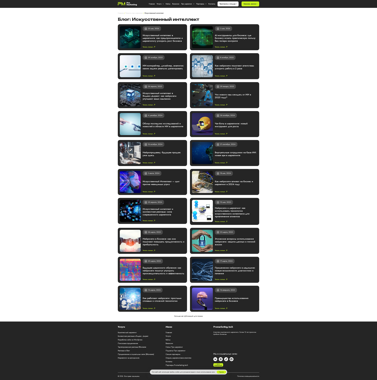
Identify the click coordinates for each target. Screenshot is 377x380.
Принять (221, 372)
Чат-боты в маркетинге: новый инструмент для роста (231, 125)
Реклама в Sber (124, 350)
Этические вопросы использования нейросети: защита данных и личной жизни (235, 241)
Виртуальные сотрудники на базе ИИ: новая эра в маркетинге (236, 154)
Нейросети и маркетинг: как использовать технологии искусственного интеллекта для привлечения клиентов (232, 212)
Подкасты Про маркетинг (175, 350)
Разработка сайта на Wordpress (130, 339)
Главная (152, 4)
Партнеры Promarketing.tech (177, 365)
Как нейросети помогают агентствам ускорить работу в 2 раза (234, 67)
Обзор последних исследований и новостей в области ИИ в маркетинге (163, 125)
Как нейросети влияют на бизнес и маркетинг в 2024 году (234, 183)
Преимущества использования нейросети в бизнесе (231, 299)
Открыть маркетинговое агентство (178, 358)
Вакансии (175, 4)
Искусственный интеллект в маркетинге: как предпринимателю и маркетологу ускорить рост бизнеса (163, 38)
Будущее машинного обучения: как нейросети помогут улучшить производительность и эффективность (163, 270)
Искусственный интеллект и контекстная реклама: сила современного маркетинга (158, 211)
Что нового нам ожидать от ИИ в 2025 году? (233, 96)
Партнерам (200, 4)
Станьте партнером (173, 354)
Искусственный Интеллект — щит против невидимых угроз (161, 183)
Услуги (159, 4)
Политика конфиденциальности (248, 376)
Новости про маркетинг (134, 13)
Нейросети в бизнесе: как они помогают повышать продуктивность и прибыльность (163, 241)
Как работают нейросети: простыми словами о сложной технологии (162, 299)
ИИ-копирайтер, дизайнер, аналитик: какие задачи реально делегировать (163, 67)
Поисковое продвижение (128, 343)
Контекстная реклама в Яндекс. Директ (133, 336)
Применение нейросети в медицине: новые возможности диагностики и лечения (235, 270)
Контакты (211, 4)
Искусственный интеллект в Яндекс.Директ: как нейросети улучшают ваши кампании (159, 96)
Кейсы (168, 4)
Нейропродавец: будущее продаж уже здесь (162, 154)
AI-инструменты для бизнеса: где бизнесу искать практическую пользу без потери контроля (235, 38)
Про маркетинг (186, 4)
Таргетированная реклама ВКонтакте (132, 347)
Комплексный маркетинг (127, 332)
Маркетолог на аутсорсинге (128, 358)
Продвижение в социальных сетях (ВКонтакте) (136, 354)
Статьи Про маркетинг (174, 347)
